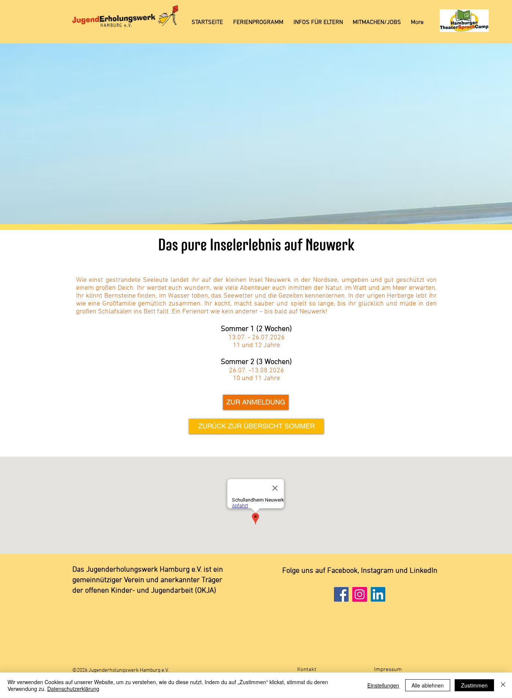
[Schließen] (503, 685)
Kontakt (306, 669)
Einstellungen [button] (383, 685)
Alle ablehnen (428, 685)
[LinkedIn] (378, 594)
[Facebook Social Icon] (341, 594)
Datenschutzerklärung (73, 688)
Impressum (388, 669)
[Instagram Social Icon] (359, 594)
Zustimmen (474, 685)
